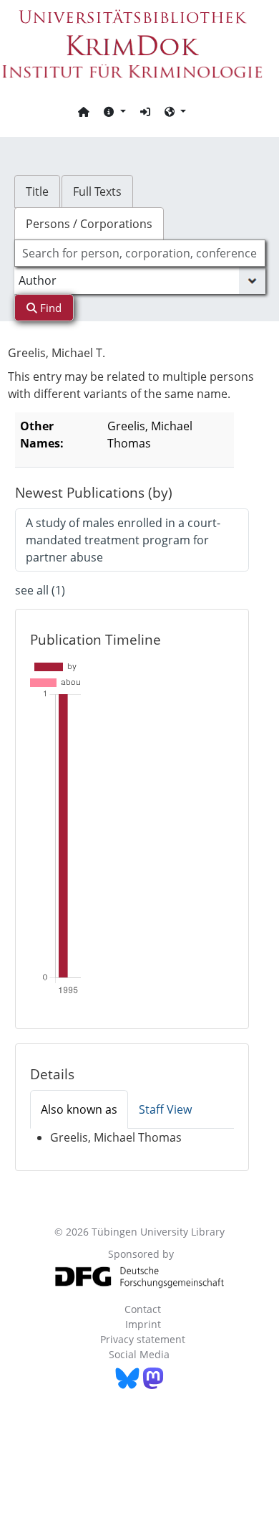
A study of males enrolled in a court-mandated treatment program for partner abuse (123, 540)
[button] (114, 111)
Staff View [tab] (165, 1109)
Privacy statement (142, 1339)
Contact (142, 1309)
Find (49, 307)
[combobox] (139, 253)
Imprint (143, 1324)
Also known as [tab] (79, 1109)
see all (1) (40, 590)
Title (37, 191)
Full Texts (97, 191)
